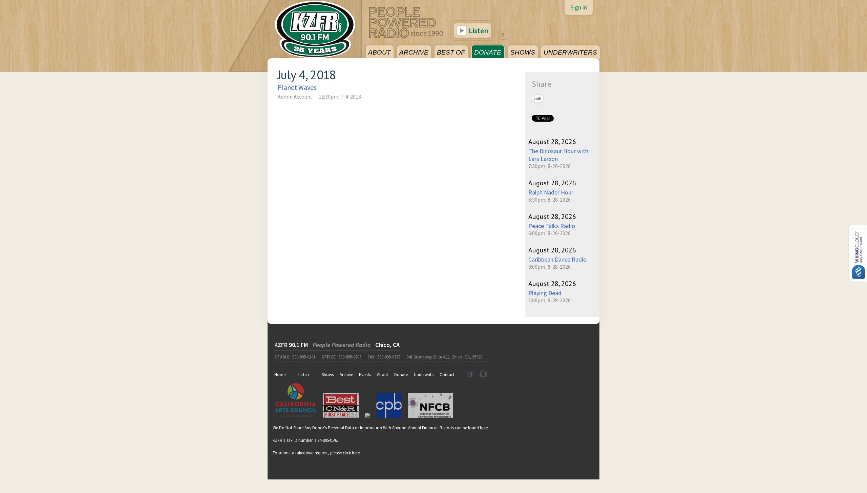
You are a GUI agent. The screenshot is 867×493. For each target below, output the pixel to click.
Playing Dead (545, 293)
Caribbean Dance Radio (557, 259)
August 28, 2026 (552, 141)
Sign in (578, 7)
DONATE (487, 52)
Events (365, 374)
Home (280, 374)
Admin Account (295, 96)
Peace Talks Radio (551, 226)
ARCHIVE (413, 52)
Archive (346, 374)
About (382, 374)
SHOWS (522, 52)
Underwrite (424, 374)
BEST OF (451, 52)
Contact (447, 374)
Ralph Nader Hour (550, 192)
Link (538, 98)
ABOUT (379, 52)
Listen (477, 30)
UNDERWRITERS (570, 52)
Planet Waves (297, 87)
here (484, 428)
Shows (328, 374)
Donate (401, 374)
